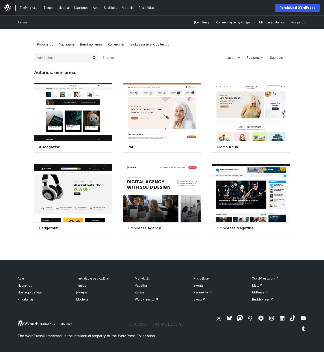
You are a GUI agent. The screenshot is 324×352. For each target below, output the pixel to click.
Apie (21, 278)
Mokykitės (142, 278)
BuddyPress (263, 299)
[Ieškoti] (93, 57)
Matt (257, 285)
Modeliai (82, 299)
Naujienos (25, 285)
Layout (231, 57)
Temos (23, 22)
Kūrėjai (140, 292)
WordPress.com (265, 278)
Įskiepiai (82, 292)
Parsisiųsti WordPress (297, 8)
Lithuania (66, 324)
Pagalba (141, 285)
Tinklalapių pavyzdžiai (92, 278)
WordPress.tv (146, 299)
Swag (199, 299)
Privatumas (26, 299)
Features (253, 57)
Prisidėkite (201, 278)
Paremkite (203, 292)
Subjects (276, 57)
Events (198, 285)
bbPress (260, 292)
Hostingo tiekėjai (30, 292)
